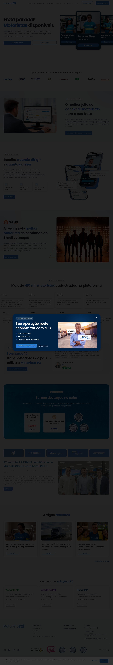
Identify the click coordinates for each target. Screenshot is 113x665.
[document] (56, 332)
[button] (96, 317)
